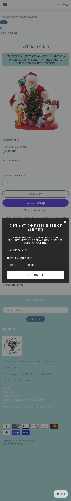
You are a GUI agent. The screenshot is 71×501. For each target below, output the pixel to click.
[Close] (65, 222)
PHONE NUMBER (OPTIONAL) (20, 258)
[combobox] (14, 265)
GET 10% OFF (35, 275)
